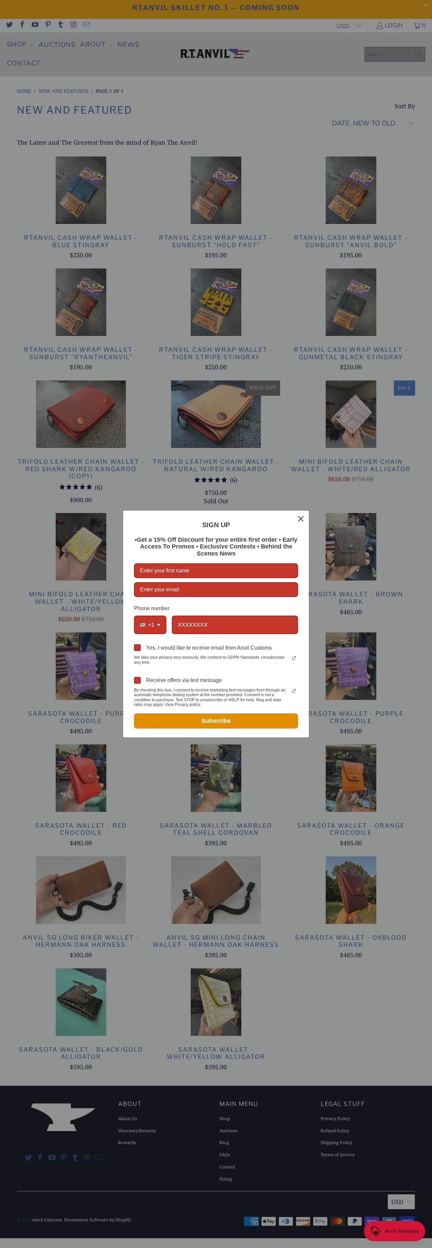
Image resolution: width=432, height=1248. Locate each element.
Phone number (151, 608)
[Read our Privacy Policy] (294, 658)
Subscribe (216, 720)
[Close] (301, 519)
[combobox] (150, 625)
